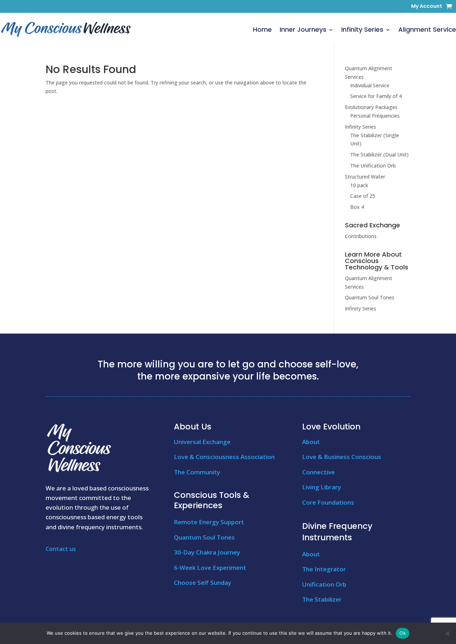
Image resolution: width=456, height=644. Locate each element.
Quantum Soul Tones (369, 297)
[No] (447, 633)
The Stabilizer (322, 599)
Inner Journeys (303, 29)
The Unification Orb (373, 165)
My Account (426, 7)
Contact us (61, 549)
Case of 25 (362, 195)
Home (262, 29)
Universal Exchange (202, 442)
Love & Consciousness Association (224, 457)
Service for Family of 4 (376, 96)
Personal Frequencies (375, 115)
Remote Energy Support (209, 522)
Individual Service (369, 85)
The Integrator (324, 569)
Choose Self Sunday (202, 582)
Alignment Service (427, 29)
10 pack (359, 185)
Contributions (361, 236)
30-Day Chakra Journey (207, 552)
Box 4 (357, 206)
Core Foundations (328, 502)
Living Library (321, 487)
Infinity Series (362, 29)
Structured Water (365, 176)
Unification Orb (324, 584)
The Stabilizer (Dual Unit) (379, 154)
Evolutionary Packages (371, 107)
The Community (197, 472)
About (311, 442)
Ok (402, 633)
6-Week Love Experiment (210, 567)
